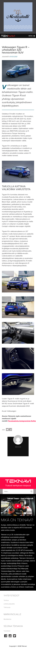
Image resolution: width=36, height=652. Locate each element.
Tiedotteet (7, 631)
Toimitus (6, 600)
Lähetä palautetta (9, 604)
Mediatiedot (7, 619)
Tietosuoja (7, 607)
